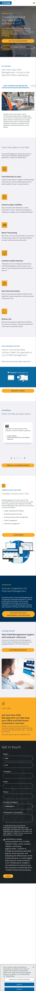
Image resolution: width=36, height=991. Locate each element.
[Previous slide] (11, 458)
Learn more (18, 535)
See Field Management (18, 41)
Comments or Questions (13, 812)
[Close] (33, 967)
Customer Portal (7, 644)
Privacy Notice (17, 835)
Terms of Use (25, 974)
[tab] (15, 86)
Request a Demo (18, 391)
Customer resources (18, 650)
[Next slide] (25, 458)
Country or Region (14, 802)
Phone (9, 792)
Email (9, 782)
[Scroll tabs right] (34, 86)
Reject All (19, 984)
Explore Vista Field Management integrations (18, 614)
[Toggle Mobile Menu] (34, 3)
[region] (18, 440)
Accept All (19, 989)
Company (11, 771)
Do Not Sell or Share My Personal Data (19, 979)
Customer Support (18, 47)
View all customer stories (18, 465)
